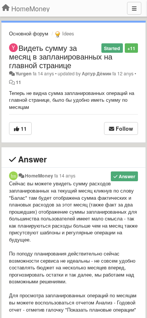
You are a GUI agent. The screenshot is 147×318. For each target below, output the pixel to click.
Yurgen (23, 73)
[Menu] (134, 8)
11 (18, 82)
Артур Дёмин (96, 73)
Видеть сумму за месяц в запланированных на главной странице (60, 56)
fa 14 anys (64, 175)
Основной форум (28, 33)
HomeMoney (39, 175)
